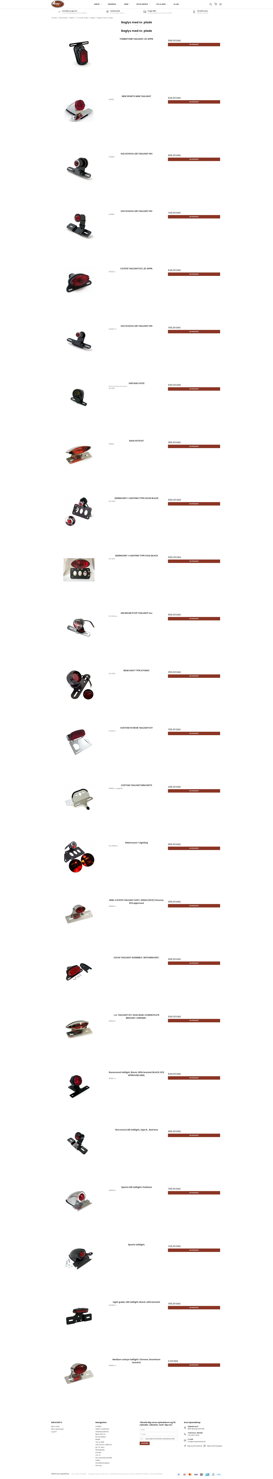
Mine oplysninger (57, 1429)
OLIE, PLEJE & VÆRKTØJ (103, 1445)
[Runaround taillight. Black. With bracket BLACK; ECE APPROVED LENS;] (79, 1098)
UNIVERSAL (112, 4)
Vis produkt (194, 44)
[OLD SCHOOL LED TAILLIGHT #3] (79, 237)
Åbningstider (100, 1450)
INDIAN (97, 1439)
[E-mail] (159, 1434)
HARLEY (97, 4)
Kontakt (98, 1452)
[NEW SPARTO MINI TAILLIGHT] (79, 122)
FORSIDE (98, 1426)
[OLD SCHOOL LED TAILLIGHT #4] (79, 180)
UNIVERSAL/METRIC (102, 1432)
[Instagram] (204, 1446)
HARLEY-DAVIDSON (102, 1429)
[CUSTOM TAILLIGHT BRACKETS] (79, 811)
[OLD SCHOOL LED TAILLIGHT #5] (79, 352)
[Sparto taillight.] (79, 1270)
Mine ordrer (55, 1426)
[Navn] (159, 1429)
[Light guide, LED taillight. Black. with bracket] (79, 1328)
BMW (126, 4)
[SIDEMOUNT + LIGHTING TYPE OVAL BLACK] (79, 581)
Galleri (97, 1460)
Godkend (144, 1443)
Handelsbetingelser (102, 1463)
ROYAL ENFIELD (142, 4)
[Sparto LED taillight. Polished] (79, 1213)
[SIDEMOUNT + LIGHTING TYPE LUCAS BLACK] (79, 524)
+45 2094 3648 (193, 1435)
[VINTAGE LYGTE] (79, 409)
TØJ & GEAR (161, 4)
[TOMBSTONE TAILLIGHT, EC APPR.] (79, 65)
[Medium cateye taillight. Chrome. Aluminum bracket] (79, 1385)
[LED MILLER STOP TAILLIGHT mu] (79, 639)
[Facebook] (185, 1446)
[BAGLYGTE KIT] (79, 467)
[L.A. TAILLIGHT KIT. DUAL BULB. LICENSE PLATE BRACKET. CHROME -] (79, 1041)
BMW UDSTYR (100, 1434)
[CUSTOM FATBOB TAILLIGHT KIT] (79, 754)
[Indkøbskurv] (215, 4)
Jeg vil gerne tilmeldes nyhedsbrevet (159, 1439)
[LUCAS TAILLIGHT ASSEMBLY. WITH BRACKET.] (79, 983)
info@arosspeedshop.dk (196, 1441)
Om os (97, 1455)
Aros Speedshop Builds (103, 1458)
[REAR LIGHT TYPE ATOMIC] (79, 696)
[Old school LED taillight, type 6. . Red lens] (79, 1156)
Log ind (53, 1432)
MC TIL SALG (99, 1447)
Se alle (176, 4)
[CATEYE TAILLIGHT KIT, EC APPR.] (79, 294)
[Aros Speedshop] (57, 4)
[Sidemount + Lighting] (79, 868)
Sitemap (98, 1465)
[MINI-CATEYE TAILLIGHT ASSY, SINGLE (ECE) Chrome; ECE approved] (79, 926)
